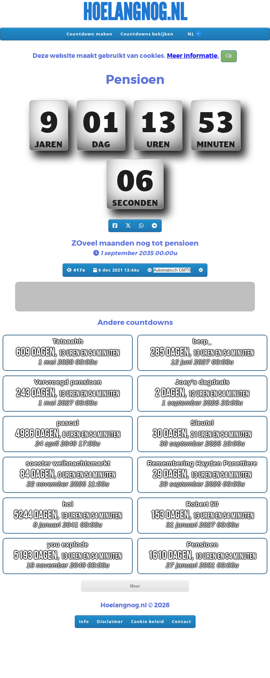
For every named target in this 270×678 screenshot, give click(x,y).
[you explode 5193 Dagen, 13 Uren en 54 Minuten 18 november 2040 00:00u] (67, 574)
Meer (135, 586)
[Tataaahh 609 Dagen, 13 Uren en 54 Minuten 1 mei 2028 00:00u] (67, 371)
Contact (181, 621)
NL (190, 34)
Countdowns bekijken (147, 34)
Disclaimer (110, 621)
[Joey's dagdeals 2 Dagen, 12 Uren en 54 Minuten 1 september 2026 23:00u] (202, 411)
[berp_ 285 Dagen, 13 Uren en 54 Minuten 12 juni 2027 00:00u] (202, 371)
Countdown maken (90, 34)
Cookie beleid (147, 621)
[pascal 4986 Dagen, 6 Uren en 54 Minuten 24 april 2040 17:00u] (67, 452)
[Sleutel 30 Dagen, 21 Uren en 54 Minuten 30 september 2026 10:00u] (202, 452)
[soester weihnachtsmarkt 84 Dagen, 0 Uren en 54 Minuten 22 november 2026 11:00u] (67, 493)
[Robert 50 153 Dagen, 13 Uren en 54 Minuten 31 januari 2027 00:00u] (202, 533)
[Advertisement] (135, 297)
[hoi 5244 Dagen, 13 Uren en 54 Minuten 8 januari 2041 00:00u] (67, 533)
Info (84, 621)
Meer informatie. (193, 56)
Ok (229, 56)
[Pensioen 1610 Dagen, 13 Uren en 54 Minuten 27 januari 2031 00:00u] (202, 574)
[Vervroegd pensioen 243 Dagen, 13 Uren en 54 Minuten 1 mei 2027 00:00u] (67, 411)
